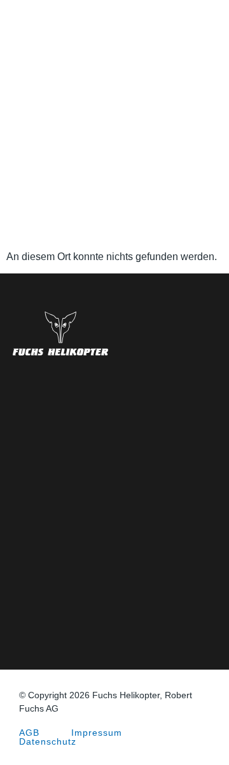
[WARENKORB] (212, 25)
